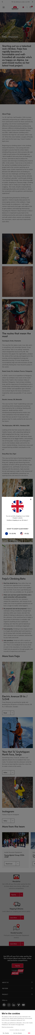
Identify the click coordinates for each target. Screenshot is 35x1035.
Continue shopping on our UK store (17, 520)
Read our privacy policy (7, 1027)
